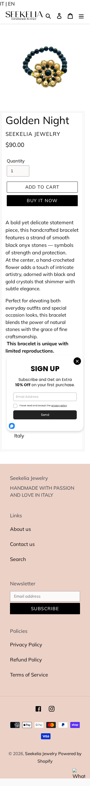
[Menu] (81, 15)
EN (11, 4)
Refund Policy (26, 659)
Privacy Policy (26, 644)
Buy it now (42, 200)
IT (2, 4)
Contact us (22, 544)
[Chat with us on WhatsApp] (78, 774)
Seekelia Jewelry (41, 753)
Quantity (16, 161)
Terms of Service (29, 674)
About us (20, 529)
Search (18, 559)
